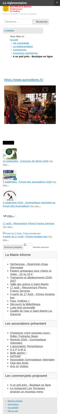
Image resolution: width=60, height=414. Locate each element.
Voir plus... (35, 206)
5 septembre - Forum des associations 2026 (27, 181)
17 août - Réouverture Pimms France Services (28, 223)
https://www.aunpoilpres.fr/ (23, 80)
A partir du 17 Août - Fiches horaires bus (25, 236)
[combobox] (18, 22)
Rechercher (42, 22)
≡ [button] (57, 2)
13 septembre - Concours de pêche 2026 (25, 161)
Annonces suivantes (13, 247)
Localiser (9, 30)
